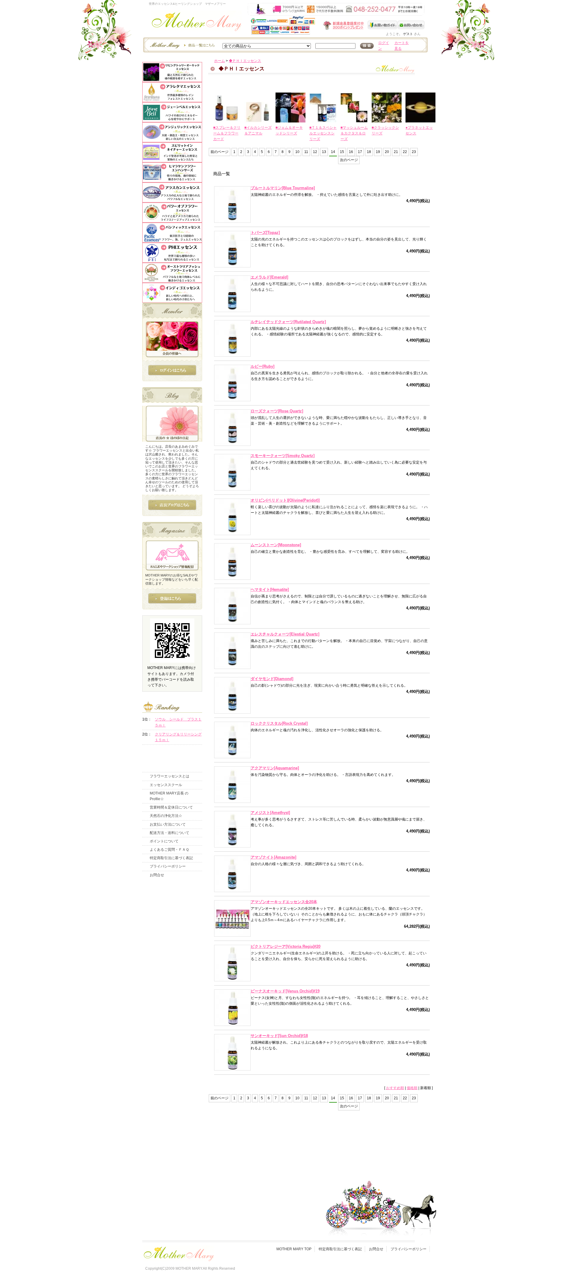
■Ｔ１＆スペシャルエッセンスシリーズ (323, 133)
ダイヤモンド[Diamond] (272, 678)
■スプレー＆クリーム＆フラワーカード (226, 133)
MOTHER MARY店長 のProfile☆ (169, 796)
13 (324, 152)
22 (405, 152)
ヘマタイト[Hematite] (270, 589)
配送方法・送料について (169, 833)
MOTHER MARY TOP (293, 1249)
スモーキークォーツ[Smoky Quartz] (282, 455)
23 (414, 152)
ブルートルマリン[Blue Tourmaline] (283, 188)
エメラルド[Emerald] (269, 277)
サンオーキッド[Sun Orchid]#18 (279, 1035)
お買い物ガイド (383, 25)
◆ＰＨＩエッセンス (245, 61)
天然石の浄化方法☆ (166, 816)
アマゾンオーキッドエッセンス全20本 (284, 902)
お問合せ (157, 875)
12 (315, 152)
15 (342, 152)
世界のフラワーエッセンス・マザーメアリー (197, 23)
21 (396, 152)
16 (351, 152)
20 (387, 152)
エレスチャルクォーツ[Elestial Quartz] (285, 634)
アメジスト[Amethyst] (270, 812)
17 (360, 152)
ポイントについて (164, 841)
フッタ (178, 1252)
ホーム (219, 61)
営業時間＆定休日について (171, 807)
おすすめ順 (395, 1088)
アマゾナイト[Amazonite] (273, 857)
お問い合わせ (411, 25)
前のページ (220, 152)
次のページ (349, 160)
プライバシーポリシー (168, 866)
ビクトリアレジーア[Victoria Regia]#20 (285, 946)
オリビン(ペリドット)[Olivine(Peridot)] (285, 500)
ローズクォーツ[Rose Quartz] (277, 411)
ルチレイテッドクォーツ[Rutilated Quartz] (288, 322)
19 (378, 152)
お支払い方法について (168, 824)
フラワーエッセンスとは (169, 776)
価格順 (412, 1088)
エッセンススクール (166, 785)
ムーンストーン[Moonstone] (276, 545)
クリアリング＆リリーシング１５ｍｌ (178, 737)
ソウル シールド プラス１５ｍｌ (178, 722)
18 (369, 152)
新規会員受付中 (308, 25)
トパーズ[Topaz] (265, 232)
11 (306, 152)
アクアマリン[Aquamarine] (275, 768)
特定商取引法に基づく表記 (171, 858)
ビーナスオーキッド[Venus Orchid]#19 (285, 991)
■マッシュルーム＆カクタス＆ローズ (354, 133)
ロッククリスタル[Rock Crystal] (279, 723)
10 (297, 152)
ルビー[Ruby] (262, 366)
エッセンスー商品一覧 (181, 44)
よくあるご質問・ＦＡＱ (169, 849)
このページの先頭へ (375, 1147)
